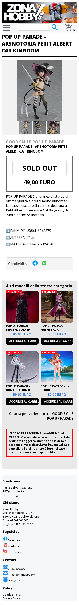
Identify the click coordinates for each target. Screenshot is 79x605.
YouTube (13, 546)
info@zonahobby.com (22, 574)
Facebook (14, 540)
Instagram (14, 552)
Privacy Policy (11, 598)
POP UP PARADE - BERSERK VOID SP (18, 327)
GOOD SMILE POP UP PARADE (35, 141)
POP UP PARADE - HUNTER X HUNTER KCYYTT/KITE (19, 390)
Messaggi (14, 581)
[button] (73, 64)
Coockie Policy (12, 594)
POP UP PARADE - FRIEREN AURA (53, 327)
